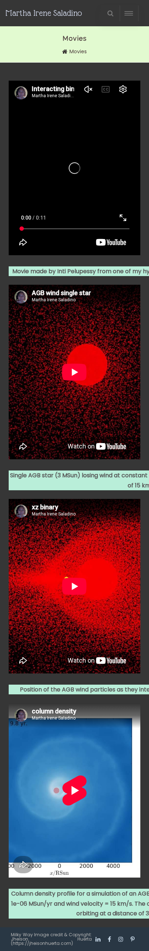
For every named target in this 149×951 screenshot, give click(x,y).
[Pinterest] (132, 939)
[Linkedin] (98, 939)
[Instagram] (121, 939)
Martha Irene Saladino (43, 13)
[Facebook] (109, 939)
